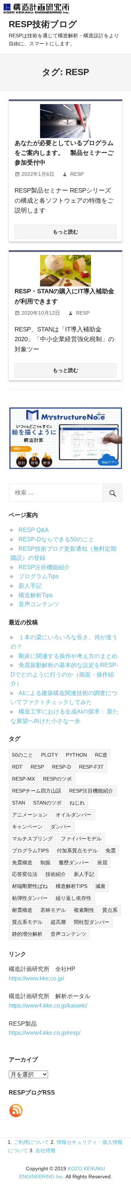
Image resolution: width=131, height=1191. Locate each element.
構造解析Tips (36, 595)
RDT (17, 767)
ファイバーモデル (81, 838)
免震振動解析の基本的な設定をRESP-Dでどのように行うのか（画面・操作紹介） (64, 674)
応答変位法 (24, 874)
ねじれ (77, 803)
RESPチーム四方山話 (36, 791)
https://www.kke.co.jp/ (36, 978)
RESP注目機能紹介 (44, 567)
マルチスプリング (32, 838)
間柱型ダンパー (92, 922)
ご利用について (31, 1142)
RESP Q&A (34, 530)
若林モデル (53, 910)
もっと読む (65, 232)
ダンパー (61, 827)
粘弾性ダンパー (30, 898)
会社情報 (45, 1150)
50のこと (22, 755)
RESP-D (61, 767)
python (76, 755)
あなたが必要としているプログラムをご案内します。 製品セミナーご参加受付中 (64, 153)
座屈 (102, 862)
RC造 (101, 755)
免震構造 (22, 862)
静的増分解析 (27, 934)
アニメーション (30, 815)
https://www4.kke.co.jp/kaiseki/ (48, 1005)
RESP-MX (23, 779)
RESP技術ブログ (43, 24)
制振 (45, 862)
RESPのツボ (57, 779)
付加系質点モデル (77, 850)
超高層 (58, 922)
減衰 (100, 886)
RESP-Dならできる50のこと (56, 539)
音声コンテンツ (39, 604)
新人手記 (30, 586)
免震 (111, 850)
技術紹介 (55, 874)
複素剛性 (84, 910)
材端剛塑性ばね (30, 886)
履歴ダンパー (74, 862)
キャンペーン (27, 827)
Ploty (49, 755)
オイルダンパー (73, 815)
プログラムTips (39, 576)
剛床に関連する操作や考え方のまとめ (68, 656)
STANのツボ (47, 803)
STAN (18, 803)
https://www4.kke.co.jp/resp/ (44, 1033)
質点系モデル (27, 922)
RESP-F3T (91, 767)
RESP (77, 174)
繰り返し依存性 (73, 898)
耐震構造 (22, 910)
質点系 (110, 910)
